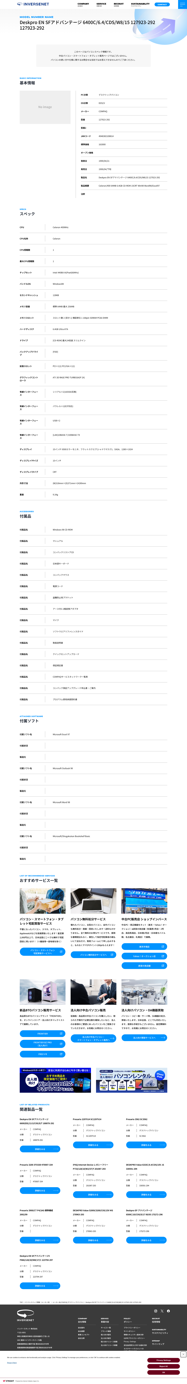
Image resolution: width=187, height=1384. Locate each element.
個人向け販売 (106, 1334)
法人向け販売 (106, 1338)
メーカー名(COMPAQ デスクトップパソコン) (68, 1302)
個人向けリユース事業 (109, 1341)
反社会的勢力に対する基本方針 (135, 1345)
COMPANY (83, 4)
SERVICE (101, 4)
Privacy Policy (12, 1363)
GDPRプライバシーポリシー (134, 1338)
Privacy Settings (130, 1342)
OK (163, 1372)
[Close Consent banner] (183, 1354)
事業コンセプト (84, 1334)
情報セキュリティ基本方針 (134, 1334)
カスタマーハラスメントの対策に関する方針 (134, 1349)
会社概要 (81, 1331)
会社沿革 (81, 1338)
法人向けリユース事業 (109, 1345)
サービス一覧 (106, 1327)
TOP (21, 1302)
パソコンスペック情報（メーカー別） (38, 1302)
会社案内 (81, 1327)
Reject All (164, 1366)
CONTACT (162, 4)
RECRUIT (119, 4)
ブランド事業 (106, 1331)
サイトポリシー (129, 1331)
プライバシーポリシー (132, 1327)
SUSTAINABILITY (140, 4)
